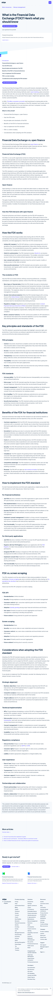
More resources (7, 7)
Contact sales (5, 832)
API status (30, 971)
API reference (31, 969)
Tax (16, 946)
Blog (41, 905)
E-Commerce (31, 909)
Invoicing (17, 927)
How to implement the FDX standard (11, 73)
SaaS (29, 925)
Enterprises (30, 901)
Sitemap (42, 922)
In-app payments (32, 917)
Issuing (16, 928)
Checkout (17, 911)
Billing (16, 907)
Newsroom (43, 935)
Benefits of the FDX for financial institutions (13, 71)
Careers (42, 933)
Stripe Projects (31, 977)
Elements (17, 921)
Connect (17, 915)
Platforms (30, 923)
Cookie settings (44, 924)
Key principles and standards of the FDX (12, 68)
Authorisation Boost (19, 905)
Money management (19, 7)
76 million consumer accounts (16, 101)
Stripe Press (43, 937)
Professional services (33, 943)
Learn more (5, 40)
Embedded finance (32, 911)
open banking (35, 92)
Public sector (31, 945)
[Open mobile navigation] (50, 2)
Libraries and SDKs (32, 975)
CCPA (28, 745)
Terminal (17, 948)
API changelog (31, 973)
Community (43, 907)
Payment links (18, 934)
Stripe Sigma (18, 944)
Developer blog (31, 979)
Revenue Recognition (20, 942)
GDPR (23, 745)
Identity (17, 925)
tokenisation (7, 720)
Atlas (16, 903)
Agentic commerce (32, 905)
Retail (29, 947)
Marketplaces (31, 919)
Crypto (16, 917)
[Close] (50, 988)
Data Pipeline (18, 919)
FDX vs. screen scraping (8, 76)
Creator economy (32, 928)
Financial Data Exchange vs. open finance (12, 63)
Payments (17, 936)
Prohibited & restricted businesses (43, 916)
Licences (42, 920)
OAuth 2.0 (37, 253)
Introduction (5, 60)
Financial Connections (20, 923)
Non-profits (30, 941)
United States (15, 297)
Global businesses (32, 915)
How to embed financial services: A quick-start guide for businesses (21, 840)
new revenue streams (30, 469)
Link (16, 930)
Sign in (42, 952)
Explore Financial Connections (10, 883)
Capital (16, 909)
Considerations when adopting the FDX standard (14, 78)
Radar (16, 940)
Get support (43, 945)
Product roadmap (44, 931)
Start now (5, 866)
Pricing (16, 901)
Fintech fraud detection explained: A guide (15, 836)
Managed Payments (19, 932)
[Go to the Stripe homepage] (3, 899)
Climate (17, 913)
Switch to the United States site (26, 992)
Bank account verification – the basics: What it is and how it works (20, 838)
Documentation (31, 967)
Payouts (17, 938)
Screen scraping (14, 579)
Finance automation (32, 913)
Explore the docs (32, 883)
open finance (34, 144)
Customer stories (44, 903)
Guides (42, 901)
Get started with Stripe (9, 26)
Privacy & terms (44, 913)
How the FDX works (7, 65)
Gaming (29, 930)
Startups (30, 903)
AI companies (31, 927)
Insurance (30, 936)
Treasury (17, 950)
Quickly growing (14, 607)
